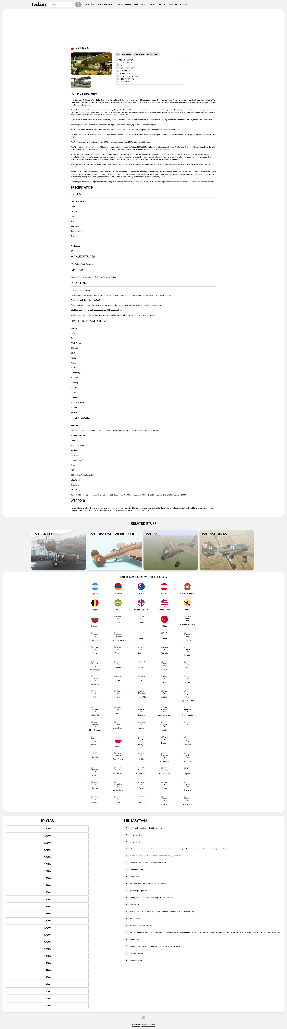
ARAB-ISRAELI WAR (201, 849)
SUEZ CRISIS (276, 932)
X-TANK (140, 953)
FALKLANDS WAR (135, 883)
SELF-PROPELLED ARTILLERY (188, 932)
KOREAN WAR (134, 904)
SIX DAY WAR (203, 932)
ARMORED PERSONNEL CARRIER (219, 849)
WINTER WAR (154, 946)
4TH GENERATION (136, 835)
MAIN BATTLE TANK (136, 911)
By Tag (183, 4)
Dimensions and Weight (130, 76)
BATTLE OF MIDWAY (165, 856)
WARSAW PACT (143, 946)
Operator (123, 71)
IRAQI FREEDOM (168, 897)
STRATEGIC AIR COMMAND (261, 932)
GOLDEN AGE (139, 54)
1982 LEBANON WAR (156, 828)
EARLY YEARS (134, 877)
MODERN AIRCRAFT (176, 911)
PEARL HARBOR (135, 918)
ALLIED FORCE (134, 849)
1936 (117, 54)
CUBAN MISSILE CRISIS (158, 863)
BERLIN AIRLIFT (178, 856)
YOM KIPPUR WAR (136, 960)
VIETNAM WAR (135, 939)
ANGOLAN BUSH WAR (186, 849)
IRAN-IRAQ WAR (156, 897)
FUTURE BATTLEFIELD (149, 883)
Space (153, 4)
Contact (136, 1024)
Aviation (89, 4)
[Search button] (78, 4)
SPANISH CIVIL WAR (232, 932)
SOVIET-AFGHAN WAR (217, 932)
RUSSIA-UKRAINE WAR (146, 925)
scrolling (123, 73)
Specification (125, 63)
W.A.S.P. (133, 946)
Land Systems (124, 4)
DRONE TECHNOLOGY (137, 870)
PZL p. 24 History (125, 60)
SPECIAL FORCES (245, 932)
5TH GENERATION (136, 842)
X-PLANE (133, 953)
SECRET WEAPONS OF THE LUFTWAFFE (166, 932)
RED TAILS (133, 925)
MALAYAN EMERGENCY (152, 911)
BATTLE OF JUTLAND (151, 856)
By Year (173, 4)
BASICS (121, 65)
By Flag (162, 4)
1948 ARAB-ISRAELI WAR (138, 828)
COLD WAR (126, 54)
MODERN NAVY (189, 911)
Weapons (123, 81)
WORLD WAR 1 (164, 946)
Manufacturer (126, 68)
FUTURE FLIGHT (162, 883)
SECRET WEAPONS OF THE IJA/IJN (141, 932)
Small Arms (140, 4)
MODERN (165, 911)
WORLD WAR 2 (153, 54)
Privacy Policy (148, 1024)
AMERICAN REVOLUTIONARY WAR (167, 849)
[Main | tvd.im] (39, 4)
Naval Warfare (105, 4)
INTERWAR (146, 897)
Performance (125, 79)
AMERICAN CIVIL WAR (148, 849)
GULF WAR (144, 890)
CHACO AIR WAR (135, 863)
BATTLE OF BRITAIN (136, 856)
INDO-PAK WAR (135, 897)
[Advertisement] (143, 29)
